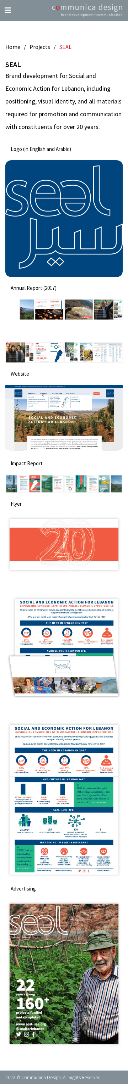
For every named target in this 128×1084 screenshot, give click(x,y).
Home (12, 46)
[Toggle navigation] (8, 10)
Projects (40, 46)
